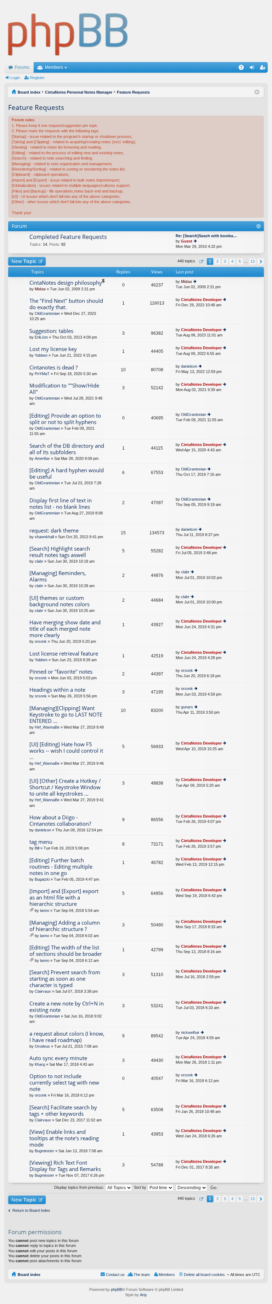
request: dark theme (54, 530)
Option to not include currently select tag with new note (64, 1082)
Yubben (41, 355)
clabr (39, 561)
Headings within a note (57, 689)
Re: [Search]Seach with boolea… (206, 236)
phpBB (116, 1289)
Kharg (40, 1064)
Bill (37, 848)
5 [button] (240, 261)
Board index (29, 1274)
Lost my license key (53, 349)
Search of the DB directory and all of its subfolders (66, 449)
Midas (40, 289)
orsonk (41, 641)
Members (54, 67)
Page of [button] (201, 261)
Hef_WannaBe (47, 727)
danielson (189, 366)
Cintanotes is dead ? (53, 367)
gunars (187, 707)
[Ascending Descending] (191, 1187)
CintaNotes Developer (201, 299)
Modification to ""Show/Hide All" (64, 388)
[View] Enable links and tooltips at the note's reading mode (64, 1138)
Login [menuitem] (253, 69)
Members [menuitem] (167, 1274)
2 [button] (217, 261)
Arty (143, 1295)
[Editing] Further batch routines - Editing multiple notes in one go (60, 866)
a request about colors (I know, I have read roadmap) (66, 1036)
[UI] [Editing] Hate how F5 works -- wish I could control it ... (66, 750)
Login (15, 78)
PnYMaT (42, 374)
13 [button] (252, 261)
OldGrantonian (47, 313)
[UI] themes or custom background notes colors (59, 601)
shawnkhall (44, 537)
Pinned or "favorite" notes (60, 671)
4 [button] (232, 261)
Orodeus (42, 1046)
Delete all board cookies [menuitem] (204, 1274)
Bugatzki (42, 879)
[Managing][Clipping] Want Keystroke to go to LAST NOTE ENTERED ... (65, 714)
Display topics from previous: (79, 1187)
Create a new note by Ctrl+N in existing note (66, 1006)
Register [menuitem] (264, 69)
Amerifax (42, 458)
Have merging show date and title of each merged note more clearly (65, 629)
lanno (44, 910)
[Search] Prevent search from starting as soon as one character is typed (64, 978)
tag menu (40, 841)
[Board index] (68, 31)
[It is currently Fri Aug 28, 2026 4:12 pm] (257, 92)
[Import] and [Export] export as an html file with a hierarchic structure (63, 897)
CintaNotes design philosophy (65, 282)
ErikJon (41, 337)
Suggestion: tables (51, 331)
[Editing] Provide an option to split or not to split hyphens (65, 418)
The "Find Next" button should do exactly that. (66, 304)
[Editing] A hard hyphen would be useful (66, 473)
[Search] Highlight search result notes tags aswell (59, 551)
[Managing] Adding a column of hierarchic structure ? (64, 925)
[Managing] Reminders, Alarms (57, 576)
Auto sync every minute (58, 1058)
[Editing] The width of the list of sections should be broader (65, 950)
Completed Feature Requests (68, 237)
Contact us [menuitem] (115, 1274)
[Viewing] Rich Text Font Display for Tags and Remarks (65, 1165)
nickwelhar (190, 1032)
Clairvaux (43, 991)
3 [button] (225, 261)
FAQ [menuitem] (243, 69)
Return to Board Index (31, 1210)
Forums (22, 67)
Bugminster (44, 1151)
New (23, 261)
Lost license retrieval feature (63, 653)
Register (37, 78)
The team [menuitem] (142, 1274)
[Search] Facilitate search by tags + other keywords (63, 1110)
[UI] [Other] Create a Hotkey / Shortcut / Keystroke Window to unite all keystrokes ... (65, 787)
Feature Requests (36, 107)
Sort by (140, 1187)
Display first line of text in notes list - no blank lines (60, 503)
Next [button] (260, 261)
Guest (186, 241)
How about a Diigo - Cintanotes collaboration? (60, 820)
